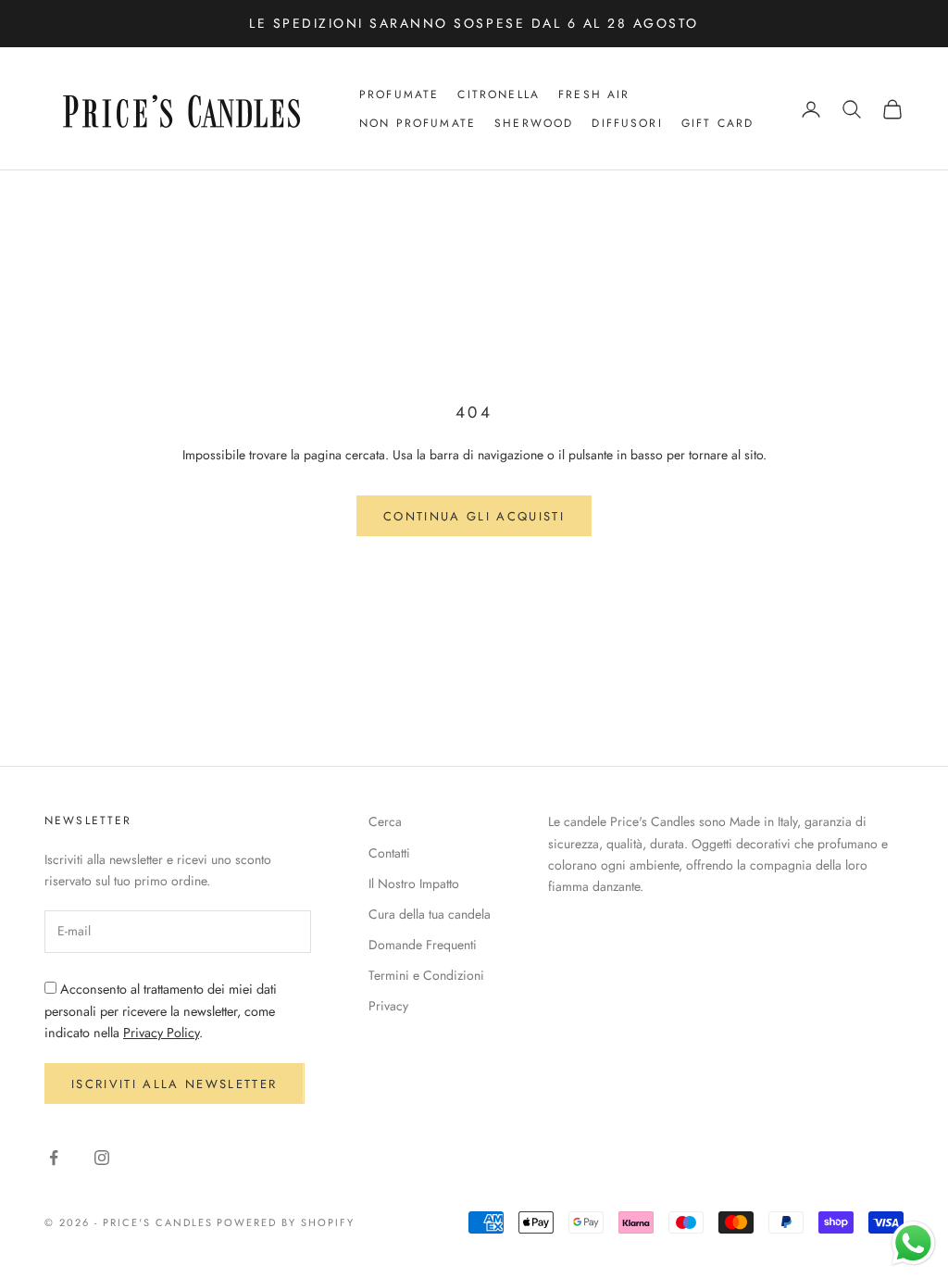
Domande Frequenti (422, 944)
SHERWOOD (533, 123)
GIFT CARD (717, 123)
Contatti (389, 853)
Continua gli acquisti (474, 516)
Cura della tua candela (429, 914)
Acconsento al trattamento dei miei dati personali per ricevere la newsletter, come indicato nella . (160, 1011)
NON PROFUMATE (417, 123)
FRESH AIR (594, 94)
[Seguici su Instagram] (102, 1157)
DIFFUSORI (627, 123)
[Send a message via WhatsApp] (913, 1243)
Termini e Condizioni (426, 975)
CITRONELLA (498, 94)
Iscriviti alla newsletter (174, 1084)
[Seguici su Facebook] (53, 1157)
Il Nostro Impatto (413, 883)
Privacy (388, 1005)
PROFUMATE (399, 94)
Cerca (385, 821)
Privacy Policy (161, 1032)
